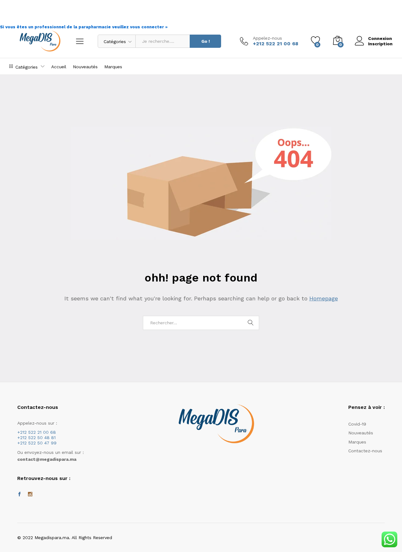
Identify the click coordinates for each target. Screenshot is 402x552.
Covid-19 (357, 424)
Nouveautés (85, 66)
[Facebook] (19, 494)
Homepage (323, 298)
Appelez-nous (267, 38)
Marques (113, 66)
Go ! (205, 41)
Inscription (380, 43)
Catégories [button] (26, 66)
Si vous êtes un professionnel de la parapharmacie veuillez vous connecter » (84, 27)
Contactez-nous (365, 450)
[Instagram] (30, 494)
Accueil (58, 66)
